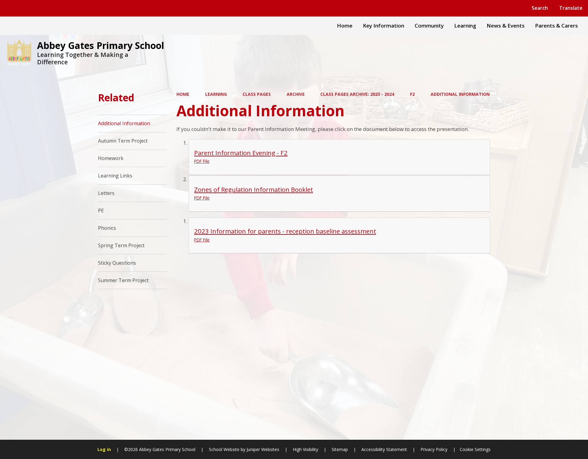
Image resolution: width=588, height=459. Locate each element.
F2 (412, 94)
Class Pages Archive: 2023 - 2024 (357, 94)
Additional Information (460, 94)
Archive (296, 94)
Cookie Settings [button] (475, 449)
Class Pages (257, 94)
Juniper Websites (262, 449)
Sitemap (340, 449)
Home (182, 94)
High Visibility (305, 449)
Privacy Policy (433, 449)
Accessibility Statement (384, 449)
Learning (216, 94)
